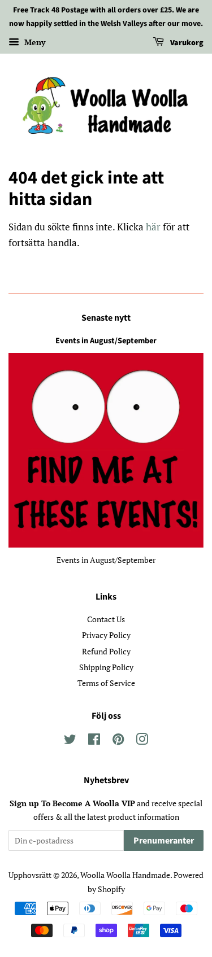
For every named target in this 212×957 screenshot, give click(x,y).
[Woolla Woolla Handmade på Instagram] (142, 741)
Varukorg (186, 43)
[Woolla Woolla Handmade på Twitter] (70, 741)
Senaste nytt (106, 318)
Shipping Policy (106, 667)
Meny (33, 42)
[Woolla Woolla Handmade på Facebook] (94, 741)
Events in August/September (106, 341)
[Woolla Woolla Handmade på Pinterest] (118, 741)
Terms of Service (106, 683)
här (153, 226)
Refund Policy (106, 651)
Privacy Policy (106, 635)
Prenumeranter (163, 840)
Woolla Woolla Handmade (125, 874)
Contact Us (106, 619)
